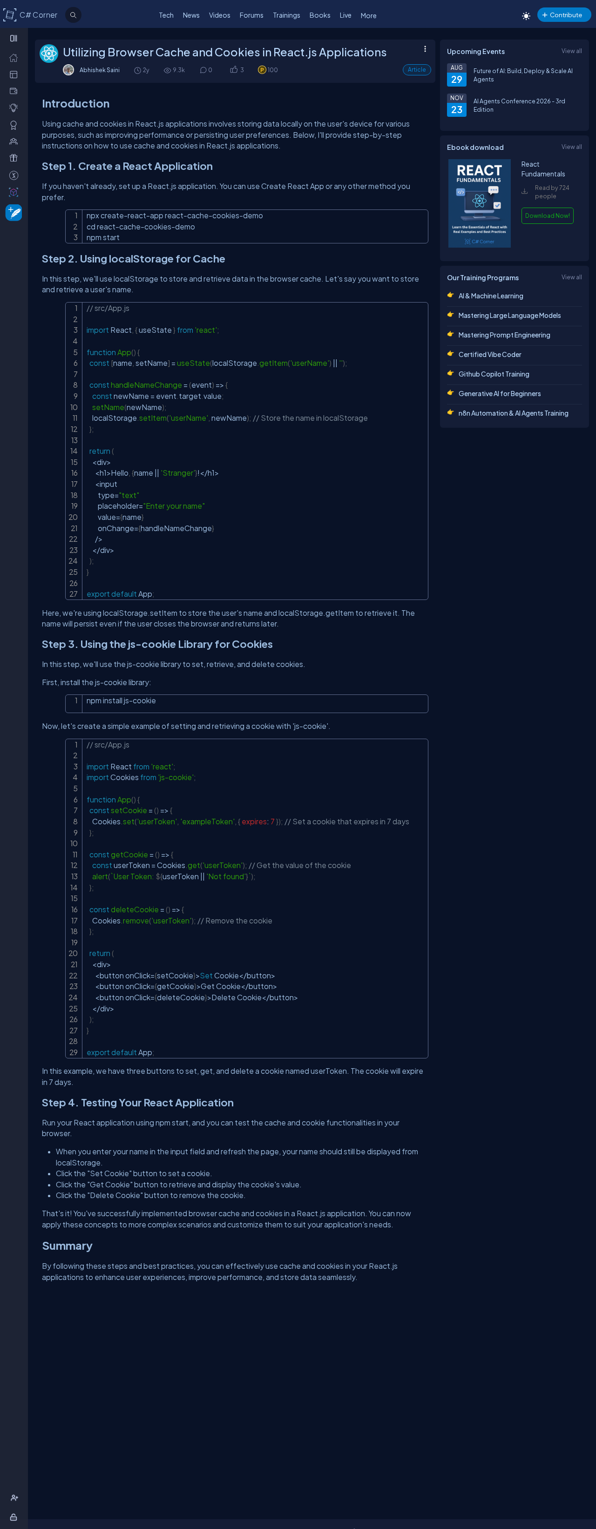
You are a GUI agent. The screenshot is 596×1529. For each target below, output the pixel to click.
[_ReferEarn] (15, 158)
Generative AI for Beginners (500, 393)
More (369, 15)
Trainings (286, 15)
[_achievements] (15, 124)
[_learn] (15, 107)
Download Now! (547, 215)
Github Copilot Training (494, 374)
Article (417, 69)
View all (572, 50)
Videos (219, 15)
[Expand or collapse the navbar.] (14, 38)
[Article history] (138, 70)
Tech (166, 15)
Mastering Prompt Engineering (504, 334)
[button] (233, 70)
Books (320, 15)
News (191, 15)
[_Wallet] (15, 91)
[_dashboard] (15, 74)
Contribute (566, 15)
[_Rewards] (15, 175)
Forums (252, 15)
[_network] (15, 141)
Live (346, 15)
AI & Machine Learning (491, 295)
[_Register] (15, 1497)
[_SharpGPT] (15, 191)
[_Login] (15, 1517)
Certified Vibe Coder (490, 354)
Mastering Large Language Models (510, 315)
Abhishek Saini (100, 70)
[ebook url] (479, 245)
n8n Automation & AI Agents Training (514, 413)
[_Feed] (15, 57)
